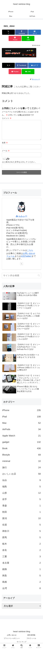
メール (6, 151)
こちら (30, 250)
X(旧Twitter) (26, 256)
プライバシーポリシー (12, 638)
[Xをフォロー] (21, 263)
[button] (39, 275)
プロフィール (31, 638)
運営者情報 (31, 635)
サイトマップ (21, 642)
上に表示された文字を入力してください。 (19, 162)
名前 (5, 143)
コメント (6, 118)
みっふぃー (21, 216)
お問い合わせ (12, 635)
